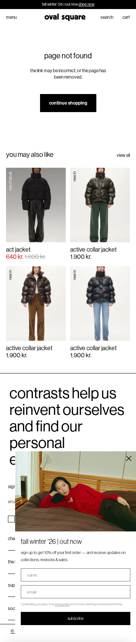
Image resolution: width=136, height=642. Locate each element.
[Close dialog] (128, 458)
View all (123, 155)
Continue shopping (68, 103)
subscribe (76, 618)
